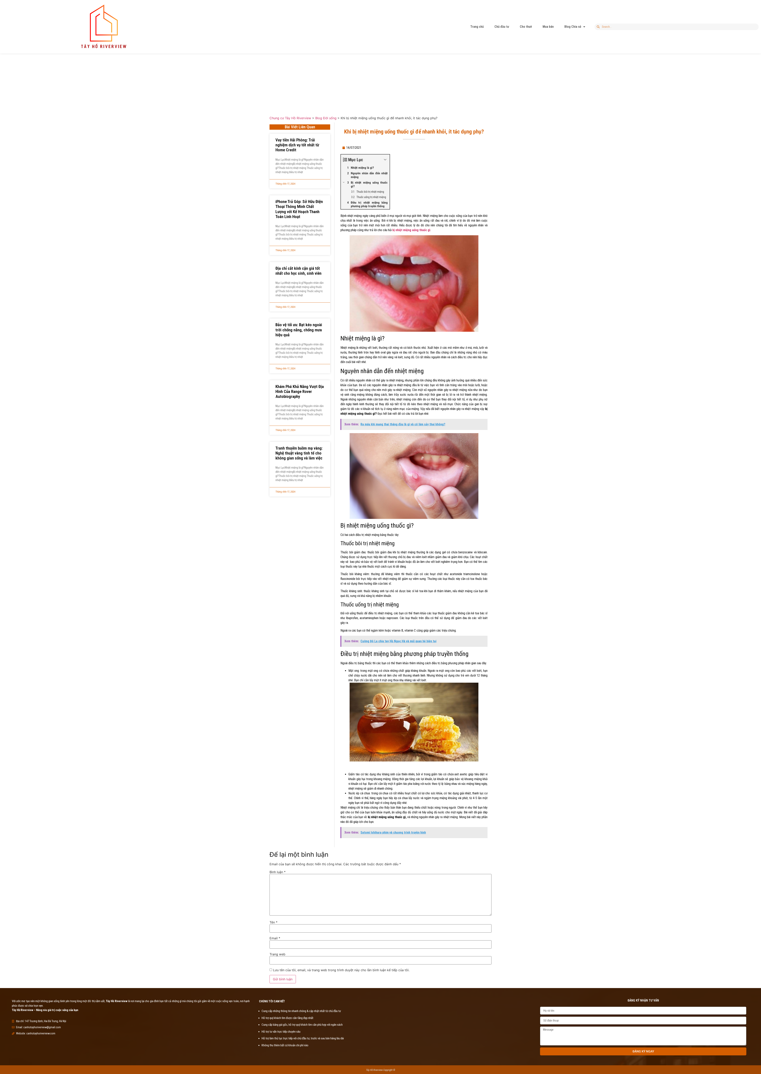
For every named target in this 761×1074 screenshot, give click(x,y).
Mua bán (548, 27)
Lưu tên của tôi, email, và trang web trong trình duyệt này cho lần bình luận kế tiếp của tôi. (341, 970)
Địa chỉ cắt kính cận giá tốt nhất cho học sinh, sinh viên (298, 271)
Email (275, 938)
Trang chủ (477, 27)
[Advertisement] (380, 81)
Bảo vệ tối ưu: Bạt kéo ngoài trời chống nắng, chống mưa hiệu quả (298, 329)
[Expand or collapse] (385, 159)
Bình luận (278, 872)
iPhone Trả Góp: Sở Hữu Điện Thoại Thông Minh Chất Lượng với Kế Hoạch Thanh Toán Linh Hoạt (299, 209)
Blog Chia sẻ (572, 27)
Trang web (277, 954)
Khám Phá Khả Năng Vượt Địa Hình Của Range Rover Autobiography (299, 391)
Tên (273, 922)
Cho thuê (526, 27)
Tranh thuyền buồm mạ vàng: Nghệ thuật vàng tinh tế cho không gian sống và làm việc (299, 453)
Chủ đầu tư (501, 27)
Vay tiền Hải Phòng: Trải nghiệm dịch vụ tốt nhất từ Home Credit (297, 145)
